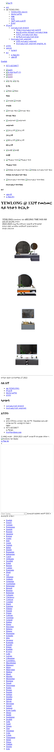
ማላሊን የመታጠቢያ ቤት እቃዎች (28, 30)
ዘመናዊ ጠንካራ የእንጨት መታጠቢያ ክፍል (31, 32)
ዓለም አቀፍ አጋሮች (18, 21)
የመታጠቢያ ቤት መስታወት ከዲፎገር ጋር (31, 43)
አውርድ (9, 48)
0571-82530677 (12, 66)
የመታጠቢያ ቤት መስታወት (21, 39)
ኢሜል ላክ (5, 441)
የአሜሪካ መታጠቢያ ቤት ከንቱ (27, 37)
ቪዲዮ (13, 23)
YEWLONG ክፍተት (19, 12)
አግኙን (8, 46)
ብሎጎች (14, 57)
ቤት (7, 7)
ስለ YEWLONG (12, 388)
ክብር (13, 19)
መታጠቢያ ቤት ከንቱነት (20, 28)
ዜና (7, 53)
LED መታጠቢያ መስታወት (26, 41)
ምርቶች (9, 25)
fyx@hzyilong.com (13, 432)
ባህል (12, 16)
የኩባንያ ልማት (16, 14)
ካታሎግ (14, 50)
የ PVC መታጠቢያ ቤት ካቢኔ (26, 34)
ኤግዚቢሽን (15, 55)
